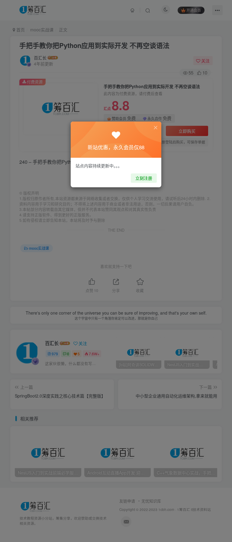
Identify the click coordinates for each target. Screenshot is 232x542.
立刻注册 (143, 178)
